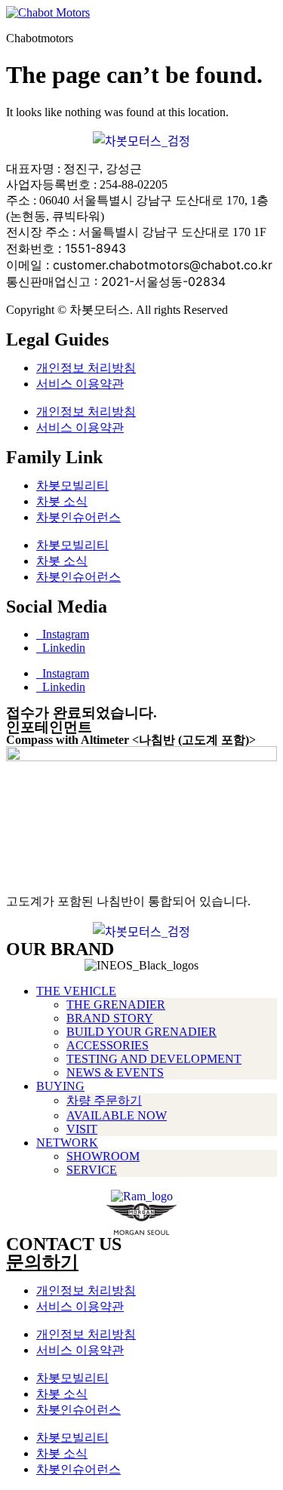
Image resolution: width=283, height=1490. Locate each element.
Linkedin (60, 647)
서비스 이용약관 (80, 383)
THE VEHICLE (76, 991)
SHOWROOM (103, 1156)
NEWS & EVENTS (115, 1072)
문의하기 (42, 1262)
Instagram (62, 634)
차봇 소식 (62, 501)
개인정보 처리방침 (86, 367)
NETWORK (67, 1142)
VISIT (81, 1129)
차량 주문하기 (104, 1100)
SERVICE (91, 1169)
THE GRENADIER (115, 1004)
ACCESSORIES (107, 1045)
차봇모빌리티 (72, 485)
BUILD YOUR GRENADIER (141, 1031)
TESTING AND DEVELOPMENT (153, 1058)
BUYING (60, 1086)
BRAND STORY (109, 1018)
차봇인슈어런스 (78, 517)
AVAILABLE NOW (116, 1115)
